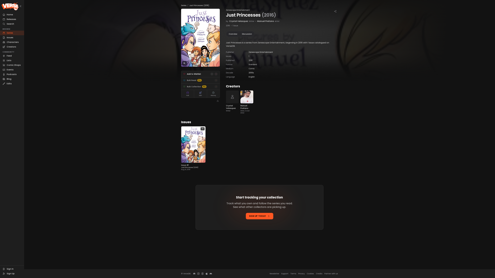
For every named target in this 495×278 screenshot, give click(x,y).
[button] (211, 74)
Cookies (310, 273)
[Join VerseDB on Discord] (194, 273)
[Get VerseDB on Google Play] (210, 273)
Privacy (301, 273)
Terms (293, 273)
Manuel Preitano (265, 21)
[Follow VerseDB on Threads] (202, 273)
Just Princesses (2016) (189, 167)
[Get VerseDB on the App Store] (206, 273)
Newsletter (274, 273)
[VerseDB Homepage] (10, 6)
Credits (319, 273)
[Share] (335, 11)
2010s (251, 72)
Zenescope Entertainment (238, 10)
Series (183, 5)
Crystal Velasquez (238, 21)
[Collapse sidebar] (20, 6)
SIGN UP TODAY (257, 216)
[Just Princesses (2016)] (200, 38)
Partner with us (331, 273)
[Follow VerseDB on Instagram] (198, 273)
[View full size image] (184, 63)
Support (284, 273)
